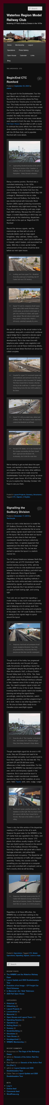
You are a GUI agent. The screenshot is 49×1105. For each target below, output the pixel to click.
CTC (14, 497)
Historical (10, 1003)
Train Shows (12, 1036)
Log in (9, 1086)
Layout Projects (19, 494)
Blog (8, 60)
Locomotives (12, 1011)
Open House (11, 55)
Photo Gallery (23, 50)
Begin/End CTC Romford (17, 80)
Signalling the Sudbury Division (18, 510)
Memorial (10, 1014)
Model (35, 953)
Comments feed (13, 1091)
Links (32, 55)
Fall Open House (13, 123)
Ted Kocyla (11, 518)
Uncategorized (12, 1039)
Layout (30, 45)
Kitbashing (11, 1006)
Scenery (29, 494)
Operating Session (14, 1020)
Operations (11, 50)
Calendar (23, 55)
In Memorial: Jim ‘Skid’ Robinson (20, 991)
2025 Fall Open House (15, 993)
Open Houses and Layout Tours (19, 1017)
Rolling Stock (12, 1025)
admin (9, 88)
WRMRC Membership (15, 1042)
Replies (26, 497)
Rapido (18, 781)
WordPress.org (13, 1094)
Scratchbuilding (13, 1031)
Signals (19, 497)
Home (9, 45)
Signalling (19, 955)
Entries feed (11, 1088)
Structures (37, 494)
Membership (19, 45)
